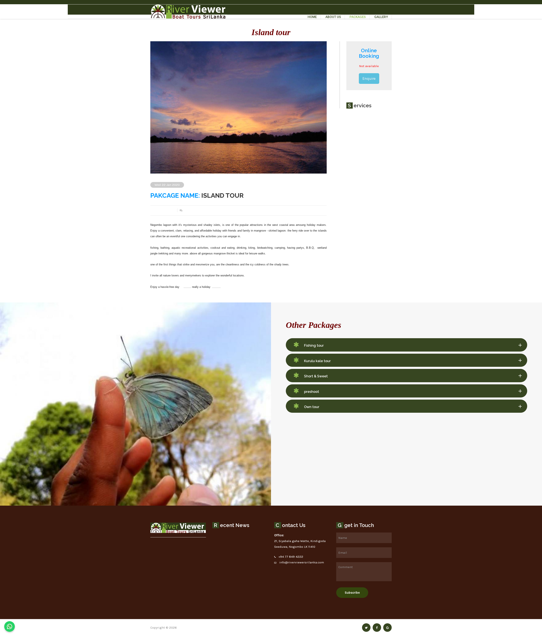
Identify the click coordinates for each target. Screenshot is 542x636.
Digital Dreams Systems (196, 627)
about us (333, 17)
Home (312, 17)
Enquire (369, 78)
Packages (358, 17)
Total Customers (162, 210)
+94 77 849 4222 (290, 557)
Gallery (381, 17)
